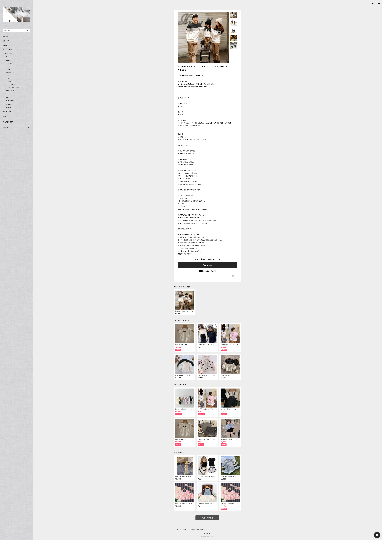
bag (9, 81)
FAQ (4, 116)
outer (8, 97)
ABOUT (6, 41)
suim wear (10, 100)
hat (9, 69)
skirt (9, 66)
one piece (10, 90)
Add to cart (207, 265)
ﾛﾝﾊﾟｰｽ (8, 107)
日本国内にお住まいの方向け (207, 271)
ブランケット (12, 84)
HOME (5, 36)
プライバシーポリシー (181, 529)
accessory (10, 72)
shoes (8, 104)
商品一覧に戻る (207, 518)
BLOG (5, 45)
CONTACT (7, 112)
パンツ (10, 63)
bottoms (9, 60)
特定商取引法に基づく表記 (198, 529)
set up (8, 94)
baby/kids (8, 53)
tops (8, 57)
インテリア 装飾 (13, 87)
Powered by (205, 536)
